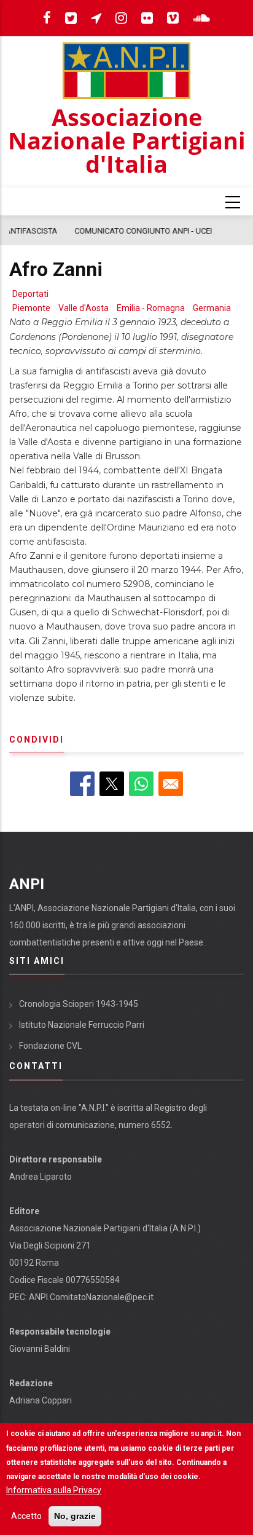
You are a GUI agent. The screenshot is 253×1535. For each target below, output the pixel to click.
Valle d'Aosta (83, 308)
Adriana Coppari (40, 1400)
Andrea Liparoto (40, 1177)
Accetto (26, 1516)
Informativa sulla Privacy (53, 1490)
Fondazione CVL (50, 1046)
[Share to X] (111, 783)
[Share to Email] (170, 783)
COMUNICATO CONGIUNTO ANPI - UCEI (89, 230)
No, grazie (75, 1516)
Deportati (30, 294)
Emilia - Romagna (151, 308)
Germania (212, 308)
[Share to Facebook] (82, 783)
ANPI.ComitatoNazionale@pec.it (91, 1297)
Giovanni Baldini (39, 1349)
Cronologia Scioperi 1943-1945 (78, 1004)
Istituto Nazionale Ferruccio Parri (81, 1025)
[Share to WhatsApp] (141, 783)
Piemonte (31, 308)
